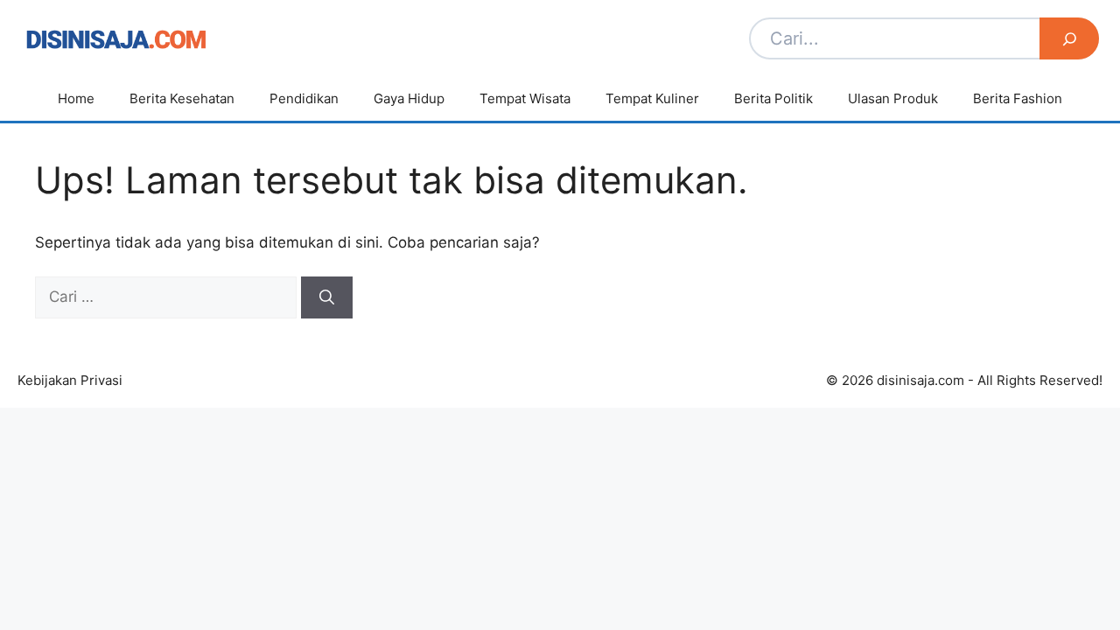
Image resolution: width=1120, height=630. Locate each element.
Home (76, 98)
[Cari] (327, 297)
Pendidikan (304, 98)
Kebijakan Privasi (70, 380)
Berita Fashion (1017, 98)
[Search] (1069, 39)
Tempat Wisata (525, 98)
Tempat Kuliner (652, 98)
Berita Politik (773, 98)
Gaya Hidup (409, 98)
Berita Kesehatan (182, 98)
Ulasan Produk (893, 98)
